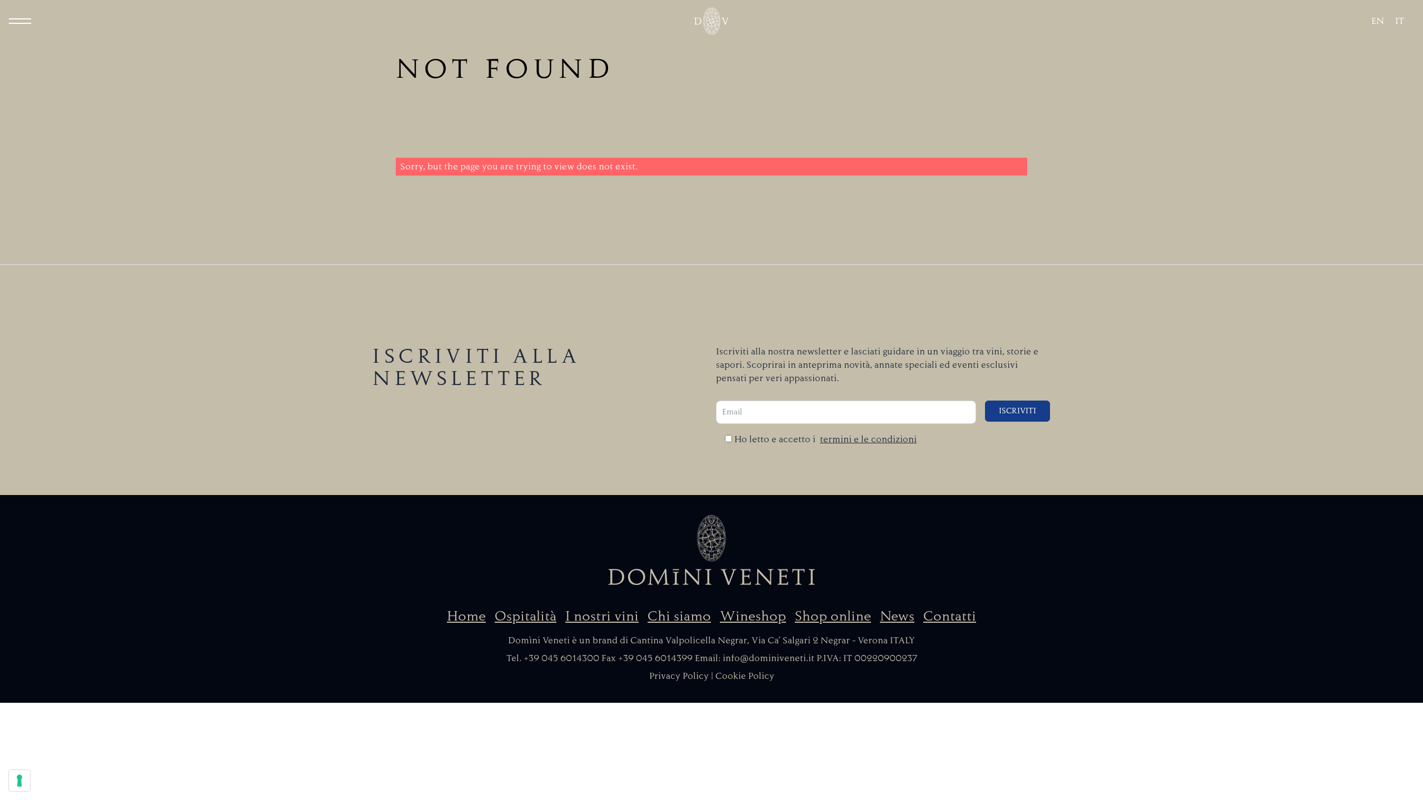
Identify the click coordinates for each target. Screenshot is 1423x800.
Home (466, 616)
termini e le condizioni (868, 439)
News (897, 616)
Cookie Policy (744, 676)
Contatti (949, 616)
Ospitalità (525, 616)
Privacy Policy (679, 676)
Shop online (833, 616)
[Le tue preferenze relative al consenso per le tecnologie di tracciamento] (19, 780)
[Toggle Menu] (20, 21)
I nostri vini (602, 616)
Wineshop (753, 616)
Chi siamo (679, 616)
